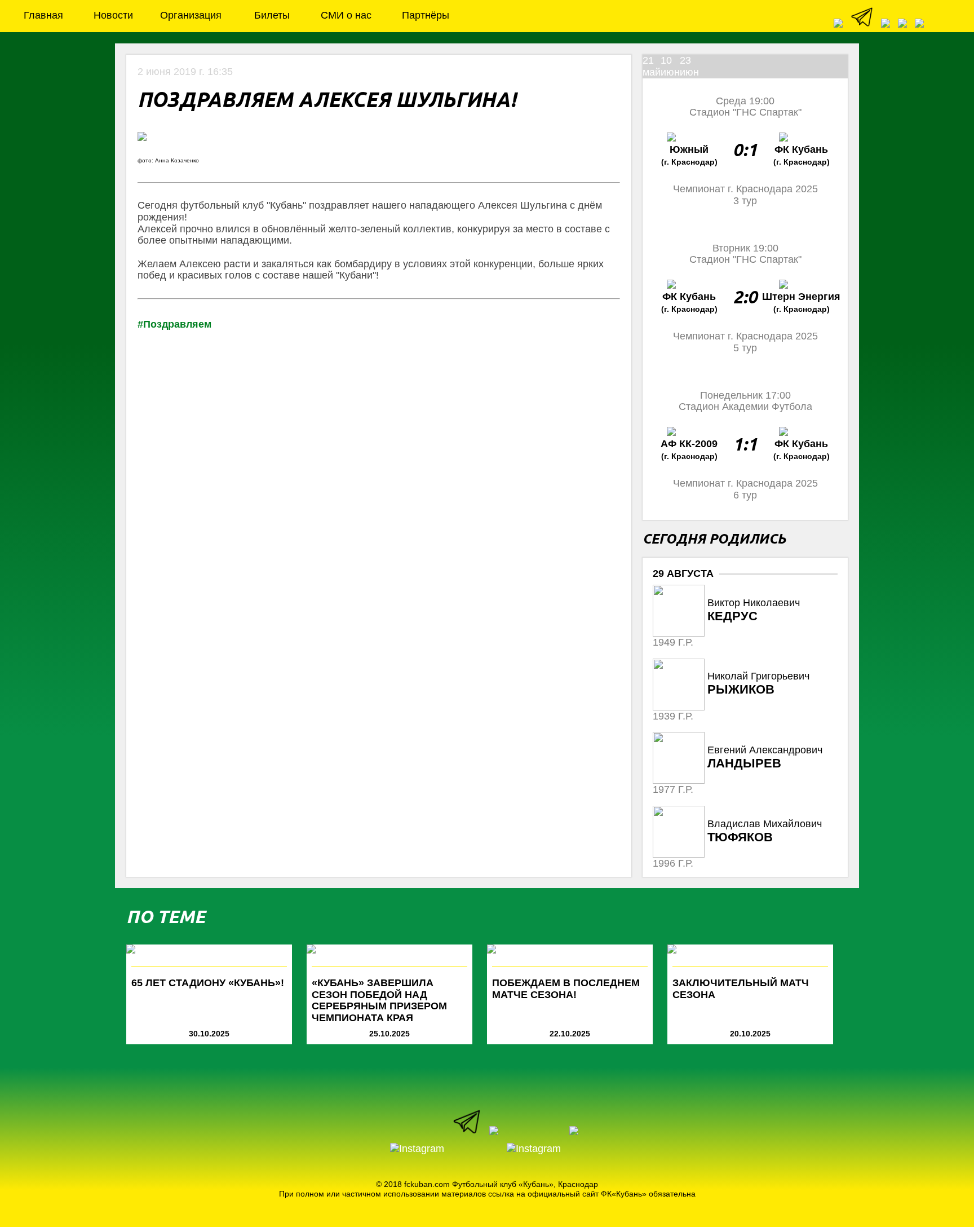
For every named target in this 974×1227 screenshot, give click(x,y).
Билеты (272, 15)
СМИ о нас (346, 15)
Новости (113, 15)
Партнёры (425, 15)
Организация (191, 15)
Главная (43, 15)
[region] (745, 726)
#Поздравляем (174, 324)
